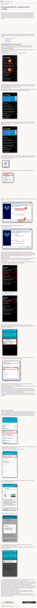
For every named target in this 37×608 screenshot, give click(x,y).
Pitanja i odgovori (8, 42)
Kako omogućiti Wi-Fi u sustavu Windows (13, 384)
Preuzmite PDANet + (4, 51)
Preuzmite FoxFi (4, 260)
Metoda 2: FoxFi (7, 40)
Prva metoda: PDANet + (8, 39)
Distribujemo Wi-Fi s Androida (10, 38)
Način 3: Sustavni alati (8, 41)
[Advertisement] (18, 26)
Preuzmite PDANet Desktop (6, 88)
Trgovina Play (4, 393)
